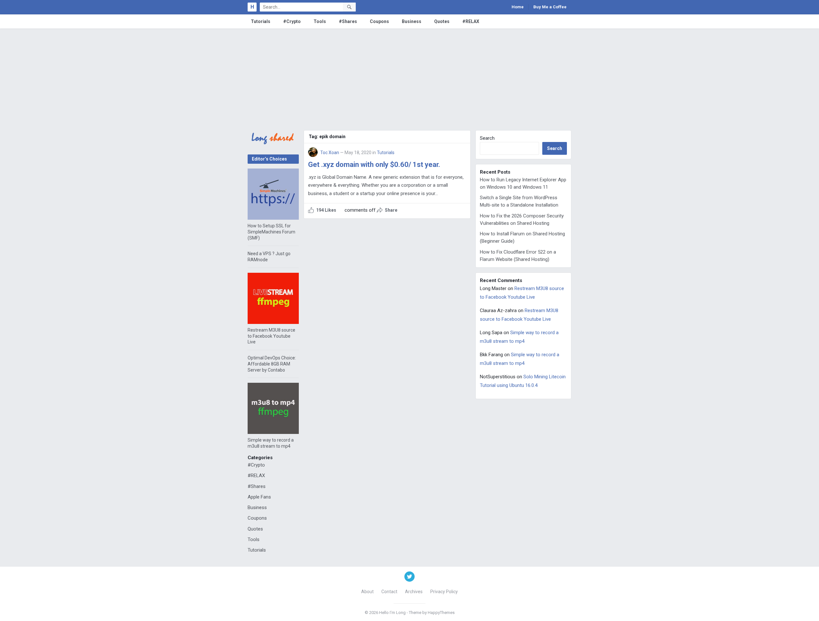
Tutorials (260, 21)
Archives (414, 591)
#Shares (348, 21)
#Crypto (292, 21)
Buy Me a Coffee (550, 6)
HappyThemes (441, 612)
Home (518, 6)
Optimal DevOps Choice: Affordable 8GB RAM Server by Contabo (272, 364)
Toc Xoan (329, 152)
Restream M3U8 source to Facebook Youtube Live (271, 336)
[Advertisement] (409, 76)
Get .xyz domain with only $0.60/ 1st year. (374, 165)
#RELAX (470, 21)
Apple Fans (259, 497)
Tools (320, 21)
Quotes (441, 21)
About (367, 591)
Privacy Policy (444, 591)
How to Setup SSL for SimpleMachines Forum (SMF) (271, 231)
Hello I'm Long (392, 612)
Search (487, 138)
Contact (389, 591)
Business (411, 21)
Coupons (379, 21)
